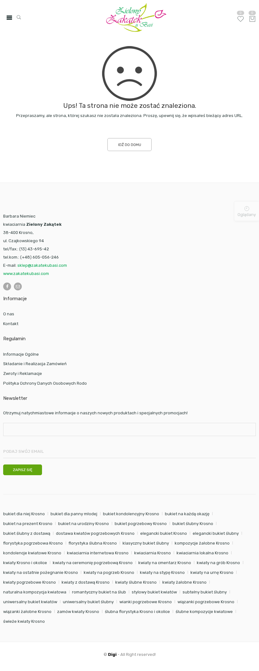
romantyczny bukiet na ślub (99, 592)
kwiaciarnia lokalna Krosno (202, 553)
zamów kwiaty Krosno (78, 611)
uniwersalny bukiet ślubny (88, 601)
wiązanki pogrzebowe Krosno (206, 601)
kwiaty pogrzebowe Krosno (29, 582)
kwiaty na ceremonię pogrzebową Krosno (93, 562)
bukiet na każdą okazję (187, 513)
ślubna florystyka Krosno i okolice (137, 611)
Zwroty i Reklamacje (22, 373)
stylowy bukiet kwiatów (154, 592)
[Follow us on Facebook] (7, 286)
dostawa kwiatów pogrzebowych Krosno (95, 533)
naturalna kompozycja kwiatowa (34, 592)
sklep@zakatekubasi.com (42, 265)
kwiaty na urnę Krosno (211, 572)
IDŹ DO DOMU (129, 145)
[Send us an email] (18, 286)
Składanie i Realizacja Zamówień (35, 363)
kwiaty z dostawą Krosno (86, 582)
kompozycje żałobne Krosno (202, 543)
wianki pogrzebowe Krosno (145, 601)
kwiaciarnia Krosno (152, 553)
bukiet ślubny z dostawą (26, 533)
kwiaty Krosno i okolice (25, 562)
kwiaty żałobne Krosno (184, 582)
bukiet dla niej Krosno (24, 513)
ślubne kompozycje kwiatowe (204, 611)
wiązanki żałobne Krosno (27, 611)
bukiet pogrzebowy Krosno (141, 523)
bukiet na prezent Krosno (27, 523)
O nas (8, 314)
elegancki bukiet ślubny (216, 533)
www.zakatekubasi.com (26, 273)
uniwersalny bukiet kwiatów (30, 601)
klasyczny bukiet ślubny (146, 543)
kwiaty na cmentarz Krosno (164, 562)
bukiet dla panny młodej (74, 513)
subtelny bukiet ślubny (205, 592)
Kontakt (10, 323)
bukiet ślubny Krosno (192, 523)
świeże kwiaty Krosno (24, 621)
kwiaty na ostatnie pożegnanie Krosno (40, 572)
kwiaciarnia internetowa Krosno (98, 553)
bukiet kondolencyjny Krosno (131, 513)
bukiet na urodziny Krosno (83, 523)
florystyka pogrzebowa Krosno (33, 543)
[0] (252, 19)
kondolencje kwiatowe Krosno (32, 553)
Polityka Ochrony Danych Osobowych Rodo (45, 383)
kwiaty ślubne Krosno (136, 582)
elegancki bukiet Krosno (163, 533)
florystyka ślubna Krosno (93, 543)
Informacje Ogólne (21, 354)
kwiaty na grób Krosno (218, 562)
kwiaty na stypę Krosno (162, 572)
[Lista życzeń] (240, 21)
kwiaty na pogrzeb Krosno (109, 572)
